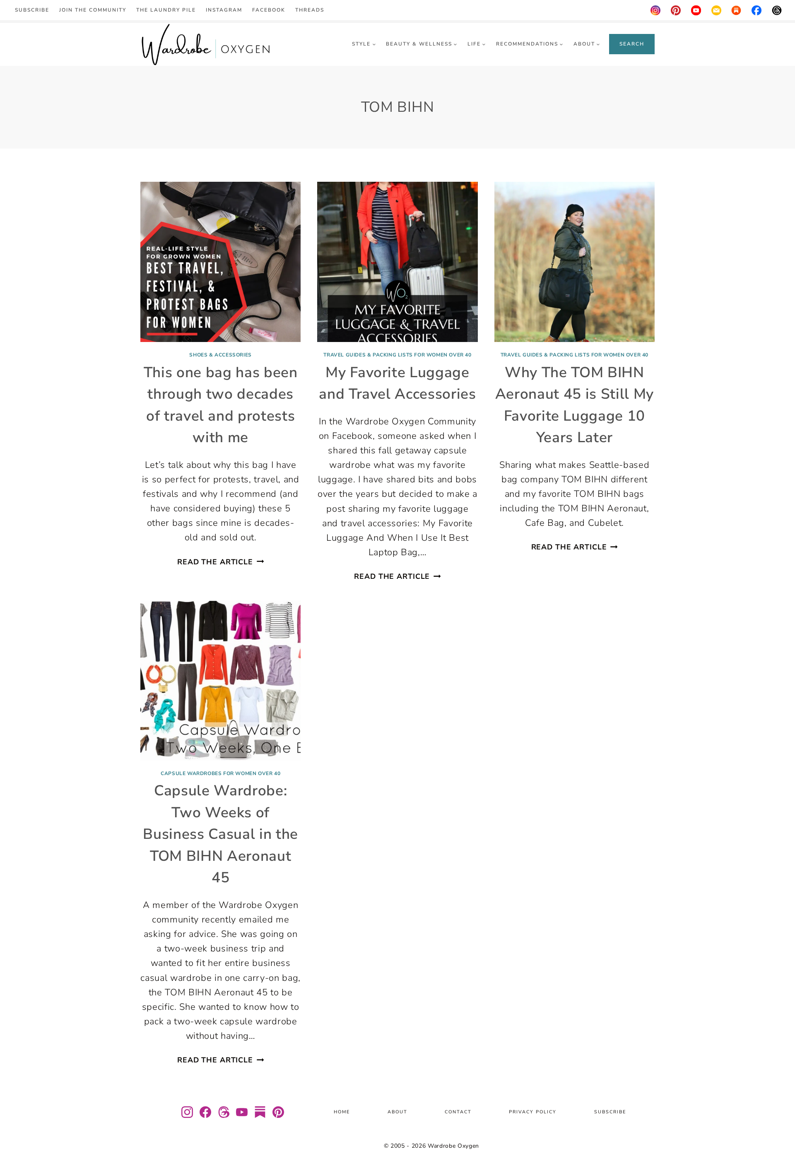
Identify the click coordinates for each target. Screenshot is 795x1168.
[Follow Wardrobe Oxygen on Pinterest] (278, 1112)
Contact (458, 1112)
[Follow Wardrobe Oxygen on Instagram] (187, 1112)
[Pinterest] (675, 10)
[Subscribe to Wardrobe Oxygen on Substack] (260, 1112)
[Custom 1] (736, 10)
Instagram (224, 10)
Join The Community (92, 10)
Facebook (268, 10)
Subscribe (32, 10)
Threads (309, 10)
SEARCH (631, 44)
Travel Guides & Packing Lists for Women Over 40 (397, 355)
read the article (220, 562)
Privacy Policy (532, 1112)
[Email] (716, 10)
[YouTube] (696, 10)
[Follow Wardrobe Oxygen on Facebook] (205, 1112)
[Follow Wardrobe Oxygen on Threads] (223, 1112)
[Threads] (776, 10)
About (397, 1112)
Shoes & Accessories (220, 355)
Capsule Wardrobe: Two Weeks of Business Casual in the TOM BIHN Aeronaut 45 (220, 834)
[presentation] (220, 262)
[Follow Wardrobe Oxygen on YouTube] (242, 1112)
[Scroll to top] (778, 1137)
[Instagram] (655, 10)
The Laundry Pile (166, 10)
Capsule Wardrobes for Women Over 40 (220, 773)
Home (342, 1112)
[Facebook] (757, 10)
